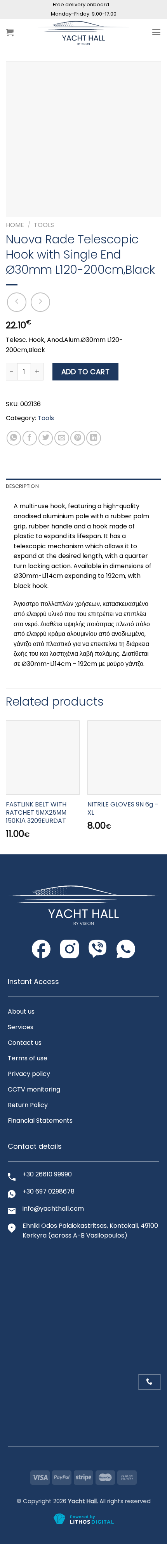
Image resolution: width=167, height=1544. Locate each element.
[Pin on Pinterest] (77, 438)
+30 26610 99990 (47, 1174)
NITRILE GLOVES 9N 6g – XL (122, 809)
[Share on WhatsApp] (14, 438)
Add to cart (85, 372)
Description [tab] (22, 486)
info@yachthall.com (53, 1208)
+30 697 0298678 (49, 1191)
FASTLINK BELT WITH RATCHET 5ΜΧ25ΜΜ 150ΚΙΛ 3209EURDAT (36, 813)
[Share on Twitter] (45, 438)
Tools (44, 224)
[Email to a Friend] (61, 438)
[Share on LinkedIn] (93, 438)
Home (15, 224)
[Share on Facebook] (30, 438)
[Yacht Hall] (83, 32)
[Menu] (156, 32)
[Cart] (10, 32)
